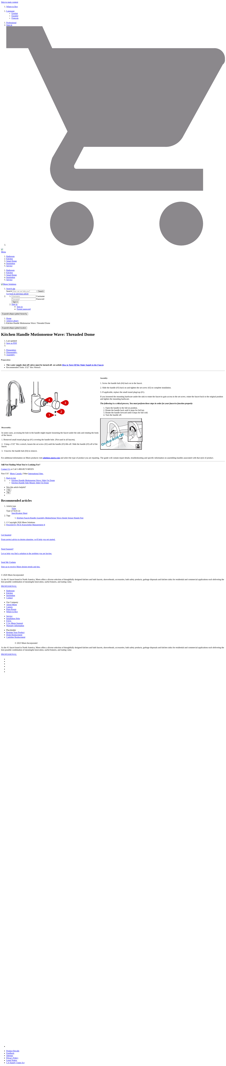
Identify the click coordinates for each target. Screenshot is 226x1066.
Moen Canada (16, 473)
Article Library (12, 321)
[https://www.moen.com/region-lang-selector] (43, 473)
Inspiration (10, 263)
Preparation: (11, 350)
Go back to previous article (17, 294)
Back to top (11, 478)
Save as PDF (11, 343)
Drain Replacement (14, 635)
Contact (9, 598)
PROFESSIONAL (9, 586)
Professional (11, 23)
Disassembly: (11, 352)
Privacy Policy (12, 1058)
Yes (8, 490)
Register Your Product (15, 632)
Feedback (10, 1053)
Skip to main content (9, 2)
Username (40, 296)
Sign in (9, 25)
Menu (3, 252)
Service (9, 266)
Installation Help (13, 618)
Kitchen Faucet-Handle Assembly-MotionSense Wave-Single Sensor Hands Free (50, 518)
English (15, 13)
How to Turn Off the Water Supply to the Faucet (82, 365)
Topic (14, 508)
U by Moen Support (14, 623)
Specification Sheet (19, 513)
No (8, 493)
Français (15, 18)
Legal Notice (11, 1060)
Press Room (11, 609)
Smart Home (11, 261)
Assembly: (10, 355)
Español (15, 16)
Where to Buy (12, 7)
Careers (9, 607)
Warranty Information (15, 625)
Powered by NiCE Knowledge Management (25, 525)
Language (10, 11)
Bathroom (10, 256)
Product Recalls (12, 1051)
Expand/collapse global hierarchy (14, 314)
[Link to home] (8, 284)
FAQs (8, 621)
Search (9, 291)
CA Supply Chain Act (15, 1063)
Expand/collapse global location (14, 328)
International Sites (35, 473)
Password (40, 299)
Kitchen (9, 259)
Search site (10, 289)
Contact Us (5, 469)
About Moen (11, 605)
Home (8, 318)
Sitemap (9, 1055)
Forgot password (24, 309)
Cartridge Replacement (15, 637)
